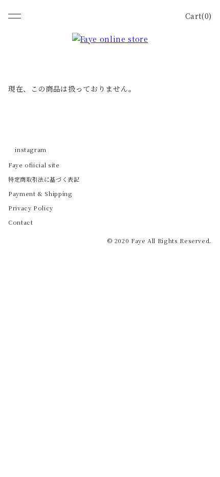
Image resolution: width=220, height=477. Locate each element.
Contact (20, 222)
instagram (31, 149)
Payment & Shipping (40, 193)
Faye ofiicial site (34, 165)
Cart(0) (198, 16)
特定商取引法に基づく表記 (44, 179)
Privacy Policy (30, 208)
